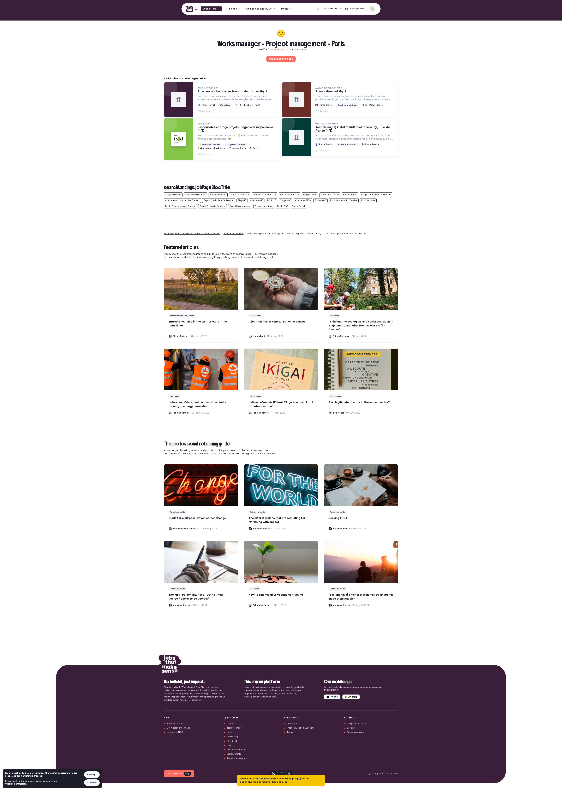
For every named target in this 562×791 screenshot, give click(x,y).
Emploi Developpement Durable (180, 206)
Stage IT (242, 200)
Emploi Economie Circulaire (212, 206)
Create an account (236, 749)
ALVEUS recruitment (233, 233)
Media (284, 8)
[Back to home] (169, 665)
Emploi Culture (368, 200)
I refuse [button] (92, 782)
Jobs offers (209, 8)
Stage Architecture (239, 194)
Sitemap (351, 728)
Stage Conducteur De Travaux (376, 194)
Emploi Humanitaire (264, 206)
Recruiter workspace (237, 758)
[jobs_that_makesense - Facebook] (289, 773)
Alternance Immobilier (195, 194)
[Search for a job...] (318, 9)
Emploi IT (271, 200)
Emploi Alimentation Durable (343, 200)
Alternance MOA (303, 200)
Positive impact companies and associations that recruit (192, 233)
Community (232, 736)
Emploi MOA (320, 200)
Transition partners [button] (209, 144)
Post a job (232, 741)
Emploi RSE (282, 206)
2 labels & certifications (210, 148)
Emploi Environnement (240, 206)
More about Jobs (175, 723)
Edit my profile (234, 754)
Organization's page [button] (281, 58)
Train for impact (235, 728)
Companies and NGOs (259, 8)
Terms (290, 732)
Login (229, 745)
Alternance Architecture (264, 194)
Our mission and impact (178, 728)
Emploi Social (298, 206)
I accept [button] (92, 774)
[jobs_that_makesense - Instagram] (281, 773)
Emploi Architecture (289, 194)
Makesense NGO (175, 732)
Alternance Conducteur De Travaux (182, 200)
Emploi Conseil (350, 194)
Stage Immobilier (173, 194)
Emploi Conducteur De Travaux (219, 200)
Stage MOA (285, 200)
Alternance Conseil (330, 194)
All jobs (230, 723)
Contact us (292, 723)
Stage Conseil (310, 194)
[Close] (321, 780)
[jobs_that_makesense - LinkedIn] (273, 773)
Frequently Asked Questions (301, 728)
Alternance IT (256, 200)
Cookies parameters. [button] (16, 783)
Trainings (231, 8)
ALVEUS (278, 49)
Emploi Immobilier (218, 194)
